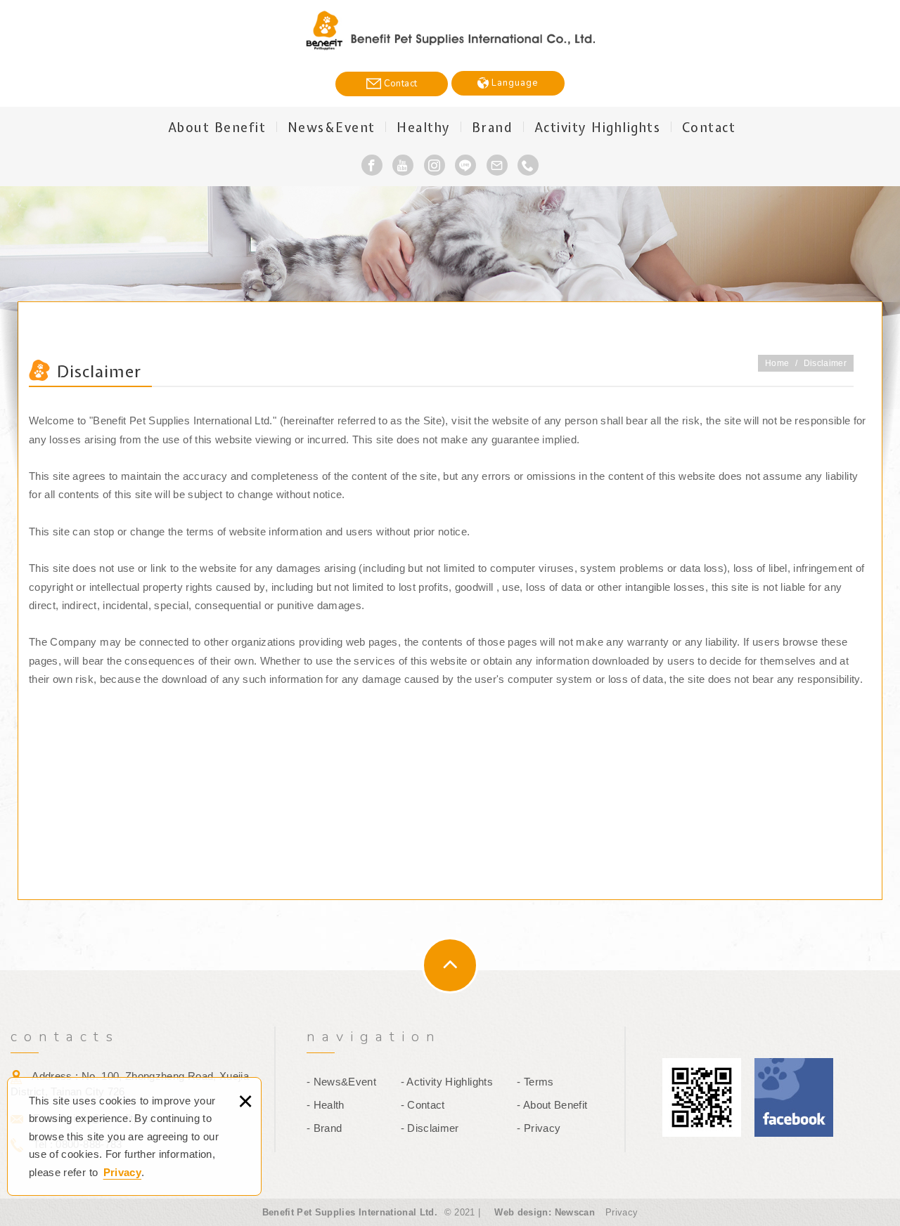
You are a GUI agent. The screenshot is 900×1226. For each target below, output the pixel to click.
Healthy (424, 127)
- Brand (324, 1128)
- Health (326, 1105)
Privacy (122, 1172)
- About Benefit (552, 1105)
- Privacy (538, 1128)
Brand (492, 127)
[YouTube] (402, 165)
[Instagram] (434, 165)
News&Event (331, 127)
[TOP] (450, 965)
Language (513, 83)
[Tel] (528, 165)
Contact (399, 83)
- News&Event (341, 1082)
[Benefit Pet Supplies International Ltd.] (450, 31)
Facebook (793, 1097)
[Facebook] (371, 165)
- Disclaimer (430, 1128)
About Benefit (217, 127)
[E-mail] (497, 165)
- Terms (535, 1082)
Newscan (575, 1212)
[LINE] (465, 165)
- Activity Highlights (447, 1082)
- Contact (423, 1105)
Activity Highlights (597, 127)
